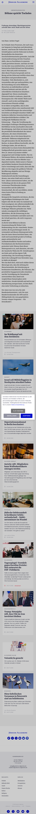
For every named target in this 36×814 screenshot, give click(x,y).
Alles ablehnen (18, 411)
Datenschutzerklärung (17, 405)
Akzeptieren (26, 416)
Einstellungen (11, 416)
